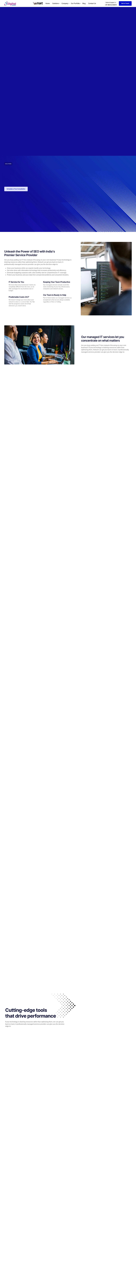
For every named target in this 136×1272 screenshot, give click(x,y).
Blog (84, 3)
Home (47, 3)
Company (65, 3)
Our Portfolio (75, 3)
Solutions (55, 3)
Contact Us (92, 3)
